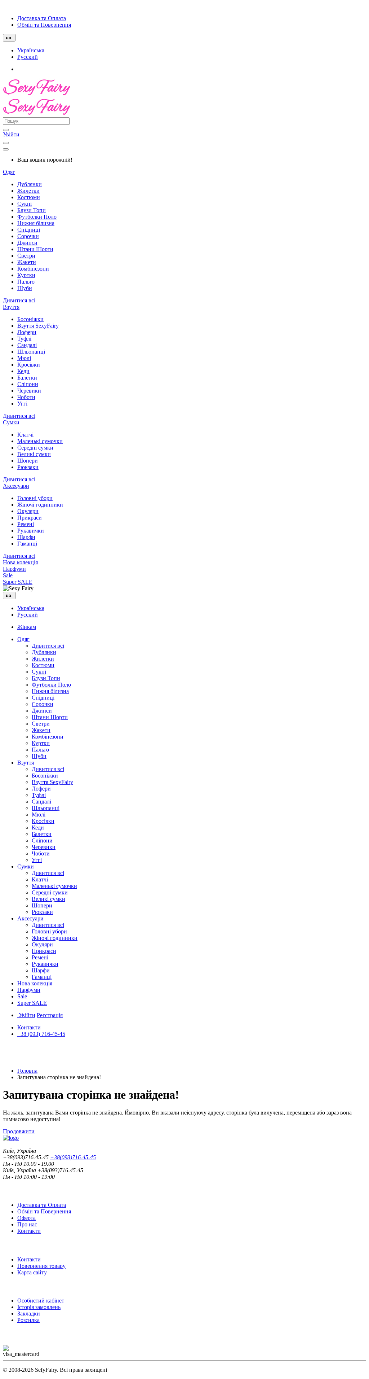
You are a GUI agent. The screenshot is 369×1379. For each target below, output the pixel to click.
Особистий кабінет (40, 1300)
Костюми (28, 197)
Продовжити (19, 1131)
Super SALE (17, 582)
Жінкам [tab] (26, 627)
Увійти (12, 134)
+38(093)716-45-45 (73, 1157)
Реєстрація (50, 1015)
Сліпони (27, 384)
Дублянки (29, 184)
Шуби (24, 288)
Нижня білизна (35, 223)
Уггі (22, 403)
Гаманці (27, 543)
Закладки (28, 1313)
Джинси (27, 243)
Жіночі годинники (40, 505)
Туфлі (24, 339)
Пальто (26, 282)
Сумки (11, 422)
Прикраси (29, 518)
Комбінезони (33, 269)
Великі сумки (34, 454)
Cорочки (28, 236)
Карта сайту (32, 1272)
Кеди (23, 371)
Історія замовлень (39, 1307)
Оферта (26, 1218)
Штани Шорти (35, 249)
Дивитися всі (19, 300)
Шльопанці (31, 352)
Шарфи (26, 537)
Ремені (25, 524)
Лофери (26, 332)
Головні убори (35, 498)
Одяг (9, 172)
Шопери (27, 461)
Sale (8, 575)
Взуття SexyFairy (38, 326)
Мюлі (24, 358)
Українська (30, 50)
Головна (27, 1071)
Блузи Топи (31, 210)
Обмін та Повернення (44, 25)
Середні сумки (35, 448)
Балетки (27, 378)
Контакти (29, 1027)
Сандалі (27, 345)
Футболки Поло (37, 217)
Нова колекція (20, 562)
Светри (26, 256)
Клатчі (25, 435)
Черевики (29, 391)
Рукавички (30, 530)
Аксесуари (16, 486)
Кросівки (28, 365)
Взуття (11, 307)
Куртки (26, 275)
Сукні (24, 204)
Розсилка (28, 1320)
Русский (27, 57)
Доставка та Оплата (41, 18)
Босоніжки (30, 319)
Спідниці (28, 230)
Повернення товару (41, 1266)
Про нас (27, 1224)
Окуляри (28, 511)
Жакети (26, 262)
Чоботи (26, 397)
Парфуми (14, 569)
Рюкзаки (28, 467)
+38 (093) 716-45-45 (41, 1034)
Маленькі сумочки (40, 441)
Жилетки (28, 191)
